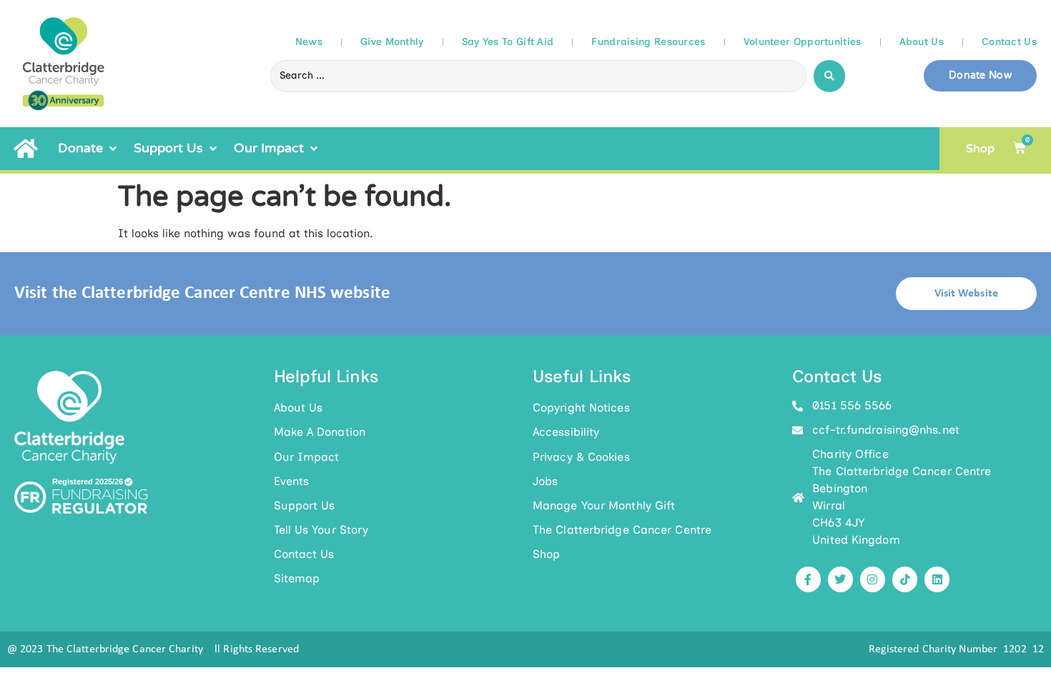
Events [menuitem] (292, 481)
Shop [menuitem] (546, 554)
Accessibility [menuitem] (566, 432)
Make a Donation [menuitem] (320, 432)
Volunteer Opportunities (803, 42)
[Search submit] (829, 76)
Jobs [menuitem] (545, 481)
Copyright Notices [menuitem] (581, 407)
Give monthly (392, 42)
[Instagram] (872, 579)
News (308, 42)
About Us (921, 42)
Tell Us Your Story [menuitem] (321, 530)
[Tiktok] (904, 579)
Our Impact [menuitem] (307, 457)
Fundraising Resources (648, 42)
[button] (89, 148)
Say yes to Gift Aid (508, 42)
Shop (980, 148)
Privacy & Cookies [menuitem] (581, 457)
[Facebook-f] (808, 579)
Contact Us (1009, 42)
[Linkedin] (936, 579)
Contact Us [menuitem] (304, 554)
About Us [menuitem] (298, 407)
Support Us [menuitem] (304, 505)
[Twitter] (840, 579)
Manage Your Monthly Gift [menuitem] (604, 505)
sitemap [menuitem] (297, 578)
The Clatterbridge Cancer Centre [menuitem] (622, 530)
